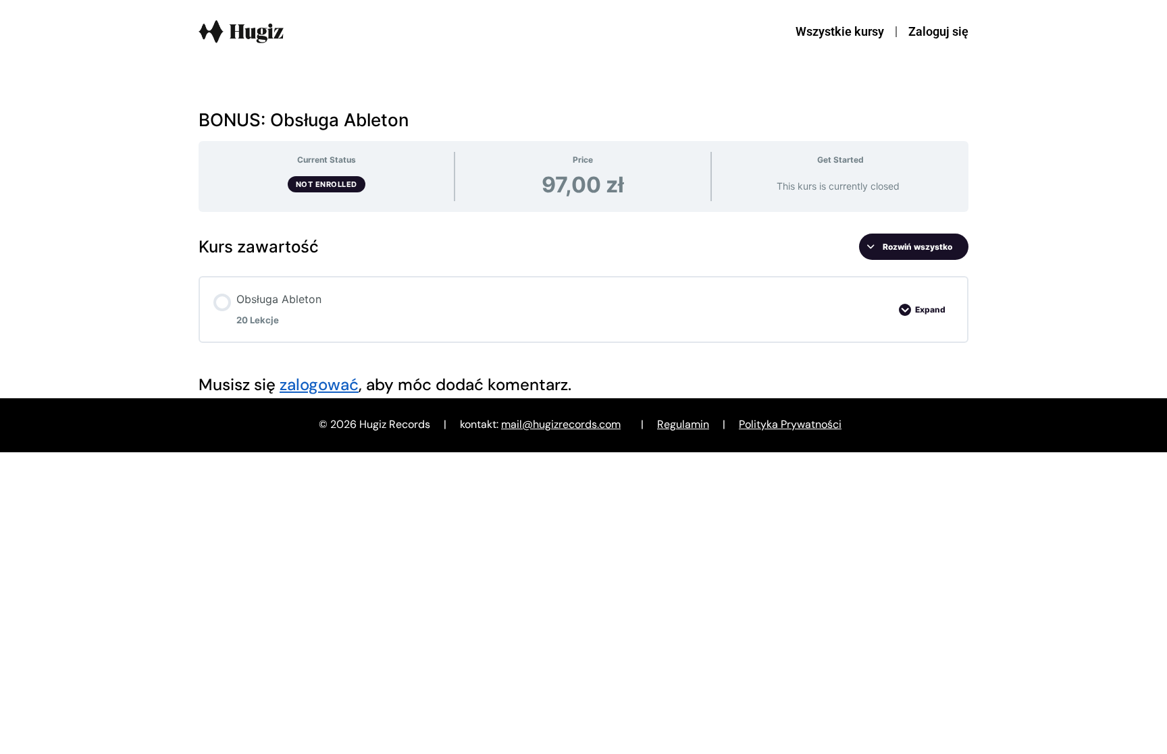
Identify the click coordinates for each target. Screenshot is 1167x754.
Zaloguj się (938, 31)
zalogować (319, 384)
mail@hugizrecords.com (561, 424)
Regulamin (683, 424)
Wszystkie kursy (840, 31)
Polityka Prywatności (790, 424)
